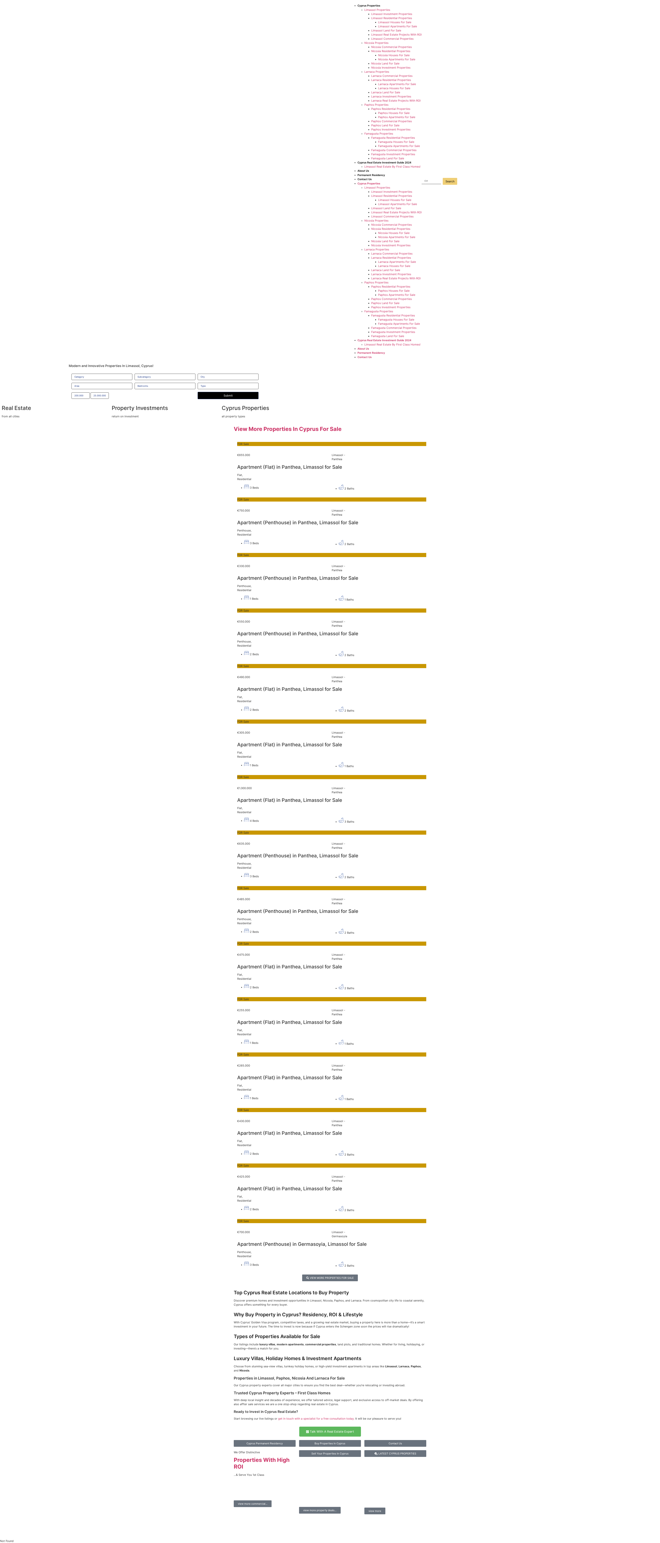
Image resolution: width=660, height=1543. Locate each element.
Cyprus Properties (369, 5)
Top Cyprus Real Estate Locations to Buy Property (291, 1292)
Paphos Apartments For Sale (396, 117)
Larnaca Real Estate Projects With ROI (396, 100)
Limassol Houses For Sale (394, 22)
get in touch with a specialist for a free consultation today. (316, 1418)
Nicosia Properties (376, 43)
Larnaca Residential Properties (391, 80)
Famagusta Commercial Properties (393, 150)
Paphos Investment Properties (390, 129)
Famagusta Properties (378, 133)
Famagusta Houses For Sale (396, 142)
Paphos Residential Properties (390, 109)
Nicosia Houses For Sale (394, 55)
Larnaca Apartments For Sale (397, 84)
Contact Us (365, 179)
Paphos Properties (376, 104)
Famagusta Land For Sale (387, 158)
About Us (363, 170)
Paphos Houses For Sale (394, 113)
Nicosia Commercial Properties (391, 47)
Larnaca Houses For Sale (394, 88)
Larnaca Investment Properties (391, 96)
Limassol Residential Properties (391, 18)
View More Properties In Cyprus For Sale (288, 429)
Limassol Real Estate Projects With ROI (396, 34)
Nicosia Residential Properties (390, 51)
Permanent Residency (371, 175)
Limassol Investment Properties (391, 14)
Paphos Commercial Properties (391, 121)
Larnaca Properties (376, 71)
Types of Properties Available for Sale (277, 1336)
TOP (328, 1494)
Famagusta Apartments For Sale (399, 146)
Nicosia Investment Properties (390, 67)
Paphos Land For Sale (385, 125)
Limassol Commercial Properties (392, 38)
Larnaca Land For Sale (385, 92)
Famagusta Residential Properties (393, 137)
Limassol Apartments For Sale (397, 26)
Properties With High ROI (262, 1463)
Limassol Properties (377, 10)
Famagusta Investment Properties (393, 154)
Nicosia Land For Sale (385, 63)
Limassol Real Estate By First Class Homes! (392, 166)
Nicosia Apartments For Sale (396, 59)
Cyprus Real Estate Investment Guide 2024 (384, 162)
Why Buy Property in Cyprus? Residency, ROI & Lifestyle (298, 1314)
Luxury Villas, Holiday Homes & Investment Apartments (297, 1358)
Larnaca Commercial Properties (391, 76)
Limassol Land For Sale (386, 30)
